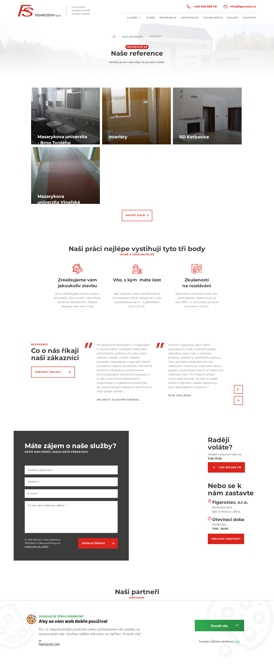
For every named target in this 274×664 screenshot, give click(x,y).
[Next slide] (238, 400)
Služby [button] (132, 17)
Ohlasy (232, 17)
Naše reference (132, 36)
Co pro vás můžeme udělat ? (47, 505)
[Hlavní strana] (114, 36)
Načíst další (135, 215)
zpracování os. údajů (36, 546)
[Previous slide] (238, 389)
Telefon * (33, 481)
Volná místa (213, 17)
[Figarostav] (39, 10)
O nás (150, 17)
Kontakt (249, 17)
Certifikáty (190, 17)
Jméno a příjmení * (40, 470)
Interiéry (155, 36)
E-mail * (33, 493)
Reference (168, 17)
